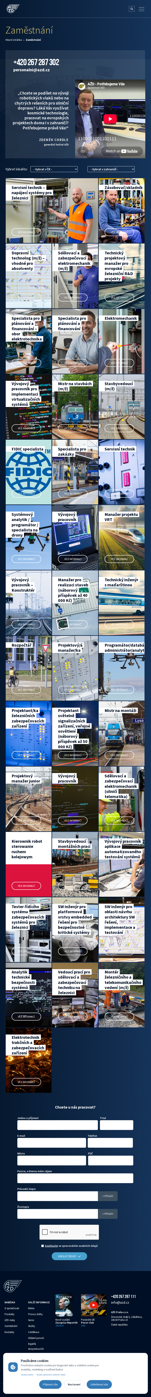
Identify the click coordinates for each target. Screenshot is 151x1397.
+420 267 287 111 (123, 1296)
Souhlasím (51, 1246)
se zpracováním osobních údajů (71, 1246)
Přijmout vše (50, 1384)
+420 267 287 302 (36, 62)
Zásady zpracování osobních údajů (50, 1374)
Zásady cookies (27, 1374)
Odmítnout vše (99, 1384)
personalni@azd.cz (31, 69)
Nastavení (74, 1384)
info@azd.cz (120, 1302)
